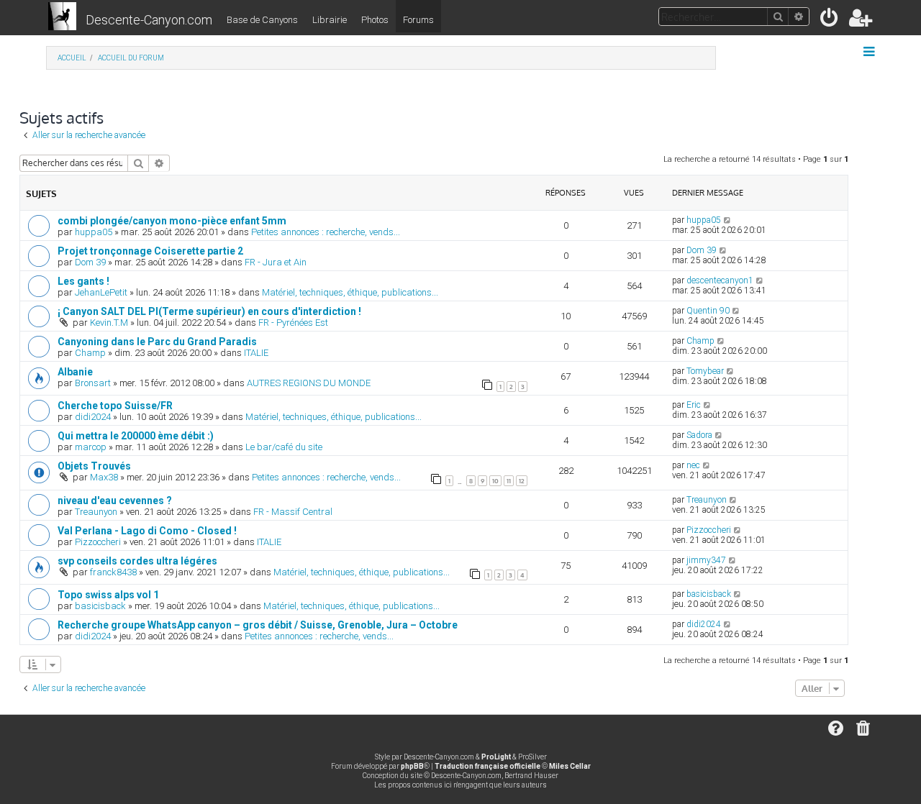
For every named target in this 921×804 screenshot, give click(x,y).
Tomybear (705, 371)
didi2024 (93, 416)
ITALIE (256, 352)
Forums (418, 19)
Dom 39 (90, 262)
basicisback (100, 605)
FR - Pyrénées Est (293, 322)
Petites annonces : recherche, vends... (325, 232)
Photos (375, 19)
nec (693, 465)
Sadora (699, 435)
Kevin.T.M (109, 322)
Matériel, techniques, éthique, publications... (350, 292)
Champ (90, 352)
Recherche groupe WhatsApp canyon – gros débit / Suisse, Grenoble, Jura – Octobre (258, 625)
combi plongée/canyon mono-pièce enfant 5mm (172, 221)
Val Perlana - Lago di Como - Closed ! (147, 530)
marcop (90, 447)
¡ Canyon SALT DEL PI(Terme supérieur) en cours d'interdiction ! (209, 311)
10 (495, 481)
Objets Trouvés (94, 466)
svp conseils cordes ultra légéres (137, 561)
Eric (693, 405)
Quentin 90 (708, 311)
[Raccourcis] (870, 51)
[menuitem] (830, 20)
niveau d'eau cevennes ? (115, 500)
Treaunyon (96, 511)
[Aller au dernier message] (727, 220)
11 (509, 481)
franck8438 (113, 572)
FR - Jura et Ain (276, 262)
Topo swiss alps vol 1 (108, 594)
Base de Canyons (262, 19)
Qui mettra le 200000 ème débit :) (136, 436)
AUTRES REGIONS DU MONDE (309, 383)
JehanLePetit (101, 292)
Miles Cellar (570, 766)
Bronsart (93, 383)
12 (522, 481)
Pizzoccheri (98, 541)
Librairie (329, 19)
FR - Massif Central (292, 511)
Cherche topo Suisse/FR (115, 405)
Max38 (104, 477)
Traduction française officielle (487, 766)
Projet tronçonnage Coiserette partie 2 (150, 251)
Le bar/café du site (283, 447)
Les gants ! (83, 281)
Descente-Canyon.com (149, 19)
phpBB (412, 766)
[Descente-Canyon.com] (62, 17)
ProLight (496, 757)
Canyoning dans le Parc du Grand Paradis (157, 341)
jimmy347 (706, 560)
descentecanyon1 (719, 280)
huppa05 (93, 232)
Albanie (75, 372)
